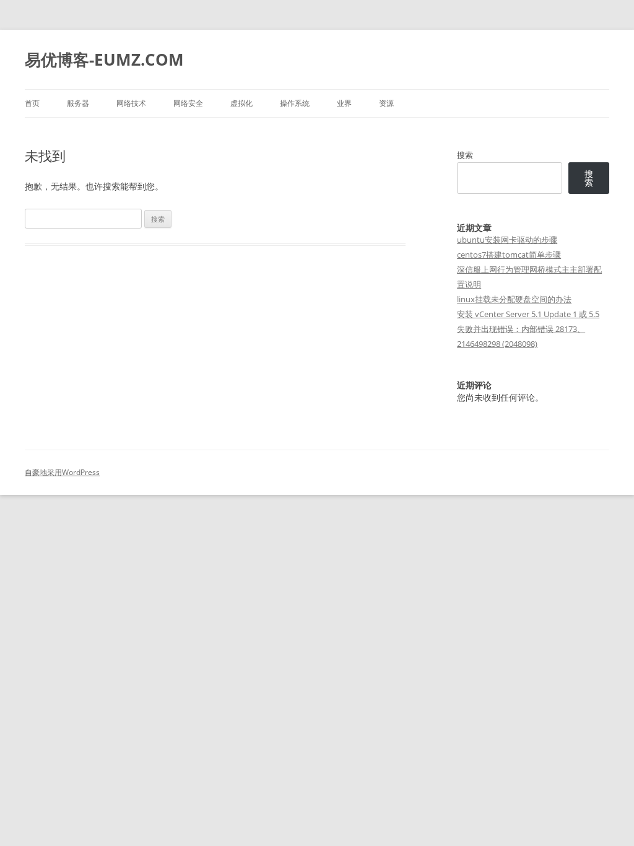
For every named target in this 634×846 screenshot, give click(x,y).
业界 (344, 103)
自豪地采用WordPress (62, 472)
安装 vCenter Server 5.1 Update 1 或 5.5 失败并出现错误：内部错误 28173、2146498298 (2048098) (528, 328)
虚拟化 (241, 103)
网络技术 (131, 103)
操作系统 (295, 103)
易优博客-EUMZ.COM (104, 59)
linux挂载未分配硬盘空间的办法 (514, 299)
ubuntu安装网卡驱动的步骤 (507, 239)
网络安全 (188, 103)
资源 (386, 103)
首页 (32, 103)
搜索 (465, 154)
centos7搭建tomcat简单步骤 (509, 254)
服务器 (78, 103)
